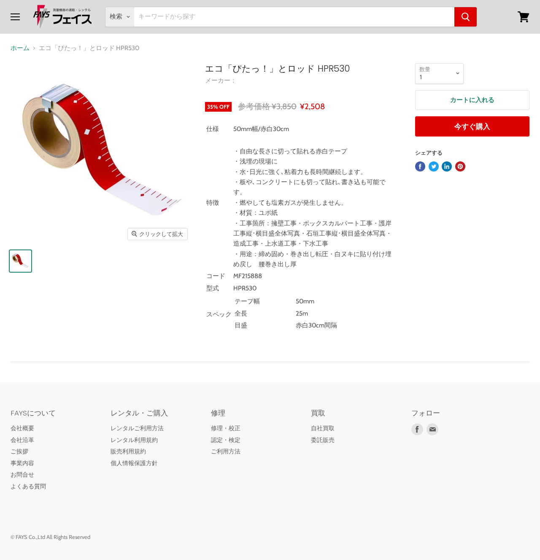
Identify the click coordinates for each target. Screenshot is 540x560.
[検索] (465, 17)
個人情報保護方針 (134, 463)
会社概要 (22, 428)
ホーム (20, 48)
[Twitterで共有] (434, 166)
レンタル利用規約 (134, 440)
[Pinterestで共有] (460, 166)
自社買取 (323, 428)
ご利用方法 (225, 451)
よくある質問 (28, 486)
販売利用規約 (128, 451)
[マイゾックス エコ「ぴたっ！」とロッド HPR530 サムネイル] (20, 261)
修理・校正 (225, 428)
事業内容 (22, 463)
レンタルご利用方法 (137, 428)
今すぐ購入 (472, 126)
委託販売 (323, 440)
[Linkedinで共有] (447, 166)
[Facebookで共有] (420, 166)
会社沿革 (22, 440)
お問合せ (22, 474)
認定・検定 (225, 440)
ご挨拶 (19, 451)
